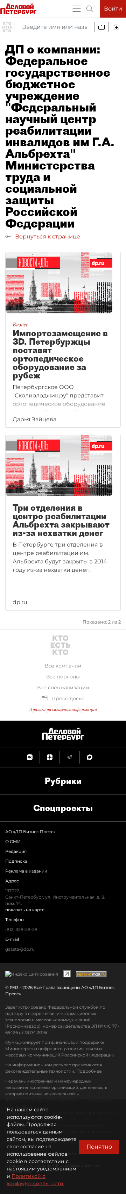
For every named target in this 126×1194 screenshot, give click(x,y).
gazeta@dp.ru (20, 949)
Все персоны (63, 676)
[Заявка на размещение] (117, 27)
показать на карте (24, 909)
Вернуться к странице (47, 236)
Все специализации (63, 687)
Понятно (99, 1146)
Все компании (63, 666)
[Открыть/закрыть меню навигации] (76, 9)
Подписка (16, 861)
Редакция (16, 851)
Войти (113, 8)
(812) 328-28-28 (21, 929)
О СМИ (13, 841)
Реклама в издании (26, 871)
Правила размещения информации (63, 709)
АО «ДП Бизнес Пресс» (30, 831)
